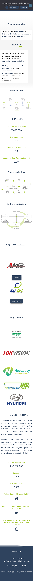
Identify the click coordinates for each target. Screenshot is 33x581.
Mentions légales (16, 552)
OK (7, 7)
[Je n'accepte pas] (30, 5)
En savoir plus (24, 7)
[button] (16, 301)
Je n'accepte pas (14, 7)
